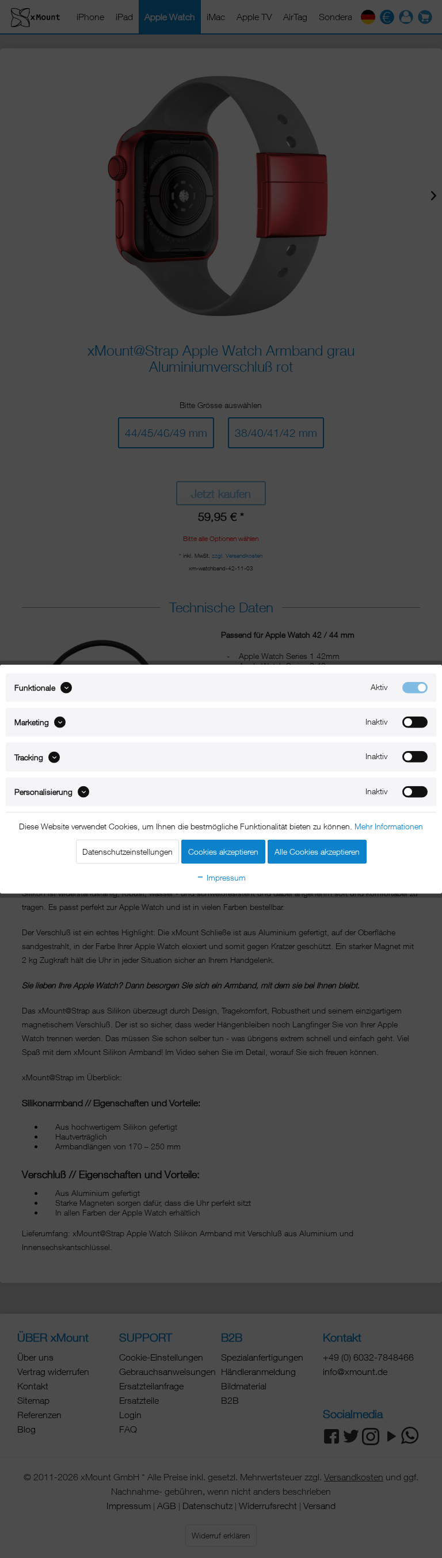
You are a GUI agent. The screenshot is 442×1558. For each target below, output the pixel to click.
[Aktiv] (415, 687)
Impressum (225, 877)
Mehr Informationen (389, 826)
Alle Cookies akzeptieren (317, 851)
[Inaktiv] (415, 722)
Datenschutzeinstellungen (127, 851)
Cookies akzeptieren (223, 851)
